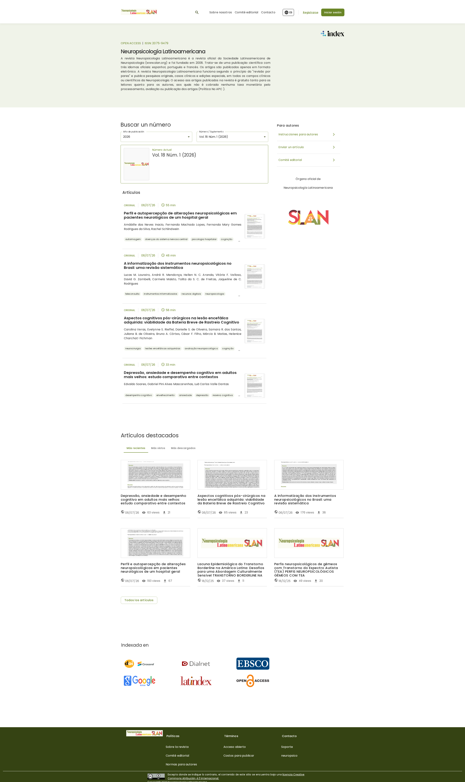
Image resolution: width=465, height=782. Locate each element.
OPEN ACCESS (131, 43)
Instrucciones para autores (298, 134)
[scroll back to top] (453, 774)
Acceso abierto (234, 747)
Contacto (268, 12)
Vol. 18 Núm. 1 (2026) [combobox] (213, 137)
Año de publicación (133, 131)
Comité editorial (246, 12)
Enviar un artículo (291, 147)
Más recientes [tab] (136, 448)
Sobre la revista (177, 747)
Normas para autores (181, 764)
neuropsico (289, 756)
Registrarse (310, 12)
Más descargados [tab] (183, 448)
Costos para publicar (238, 756)
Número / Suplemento (211, 131)
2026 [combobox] (126, 137)
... (239, 240)
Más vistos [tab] (158, 448)
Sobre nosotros (220, 12)
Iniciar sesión (332, 12)
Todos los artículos (139, 600)
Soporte (287, 747)
